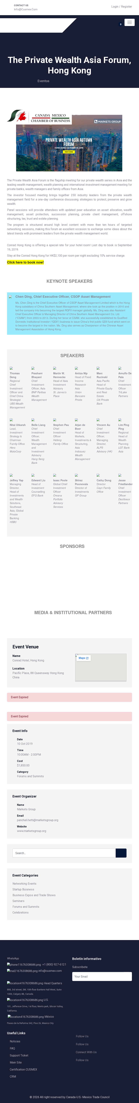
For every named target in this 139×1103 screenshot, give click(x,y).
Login (114, 6)
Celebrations (20, 912)
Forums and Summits (30, 776)
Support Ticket (19, 1055)
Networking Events (24, 883)
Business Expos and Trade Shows (34, 895)
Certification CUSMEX (23, 1069)
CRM (13, 1076)
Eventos (43, 81)
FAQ (12, 1048)
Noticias (15, 1041)
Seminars (18, 901)
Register (126, 6)
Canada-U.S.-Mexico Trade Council (87, 1097)
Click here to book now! (25, 262)
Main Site (16, 1062)
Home (27, 81)
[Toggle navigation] (130, 22)
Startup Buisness (23, 889)
